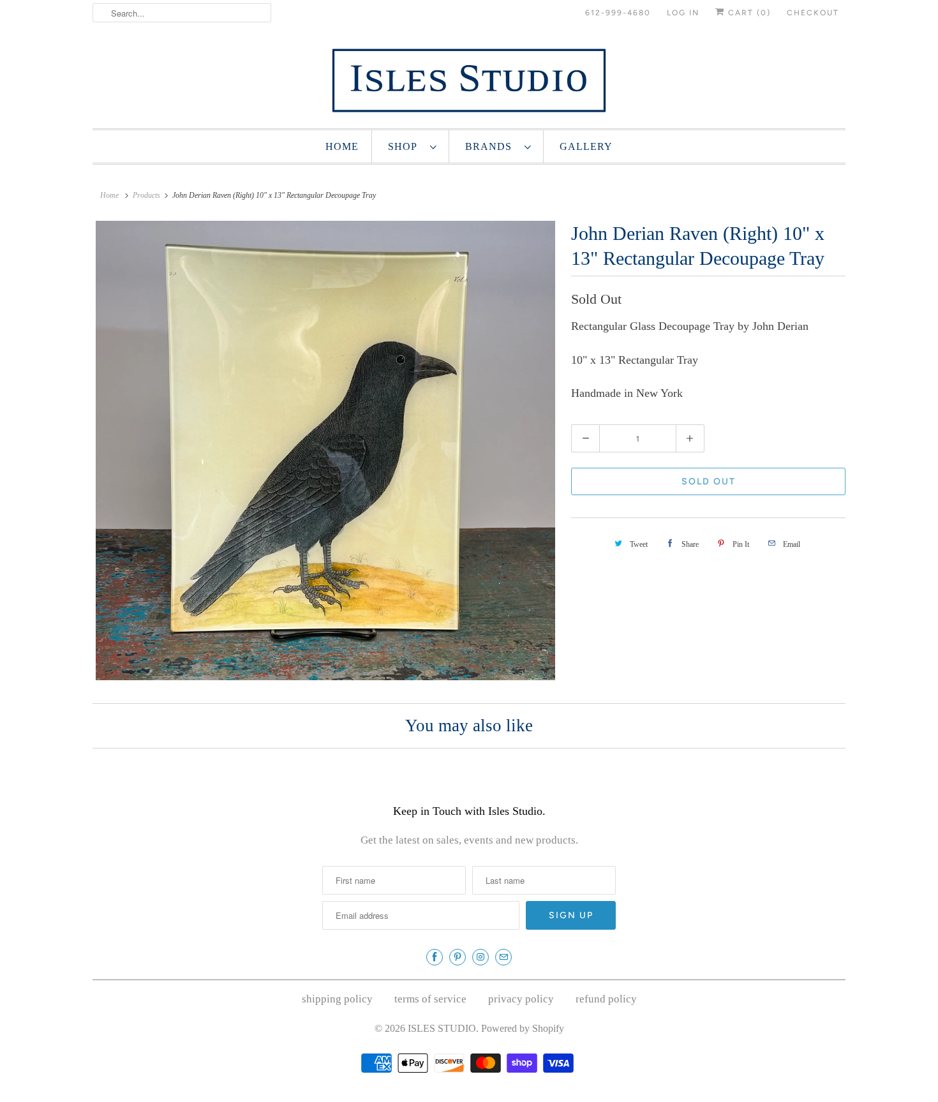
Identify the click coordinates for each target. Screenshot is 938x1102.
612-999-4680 (618, 12)
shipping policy (337, 999)
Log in (683, 12)
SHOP (406, 146)
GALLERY (586, 146)
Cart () (748, 12)
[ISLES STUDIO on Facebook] (434, 957)
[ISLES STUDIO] (469, 80)
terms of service (430, 999)
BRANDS (491, 146)
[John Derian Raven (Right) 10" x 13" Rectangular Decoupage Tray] (325, 450)
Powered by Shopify (522, 1028)
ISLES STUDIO (442, 1028)
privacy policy (521, 999)
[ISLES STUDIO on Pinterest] (457, 957)
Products (146, 195)
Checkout (813, 12)
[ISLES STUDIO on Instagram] (480, 957)
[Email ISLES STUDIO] (503, 957)
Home (342, 146)
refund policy (606, 999)
